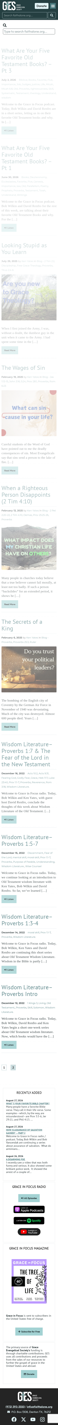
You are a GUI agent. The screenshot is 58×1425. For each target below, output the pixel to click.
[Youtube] (33, 1419)
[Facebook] (14, 1419)
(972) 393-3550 (15, 1406)
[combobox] (24, 15)
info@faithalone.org (39, 1406)
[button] (53, 6)
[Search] (52, 15)
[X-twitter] (23, 1419)
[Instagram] (42, 1419)
